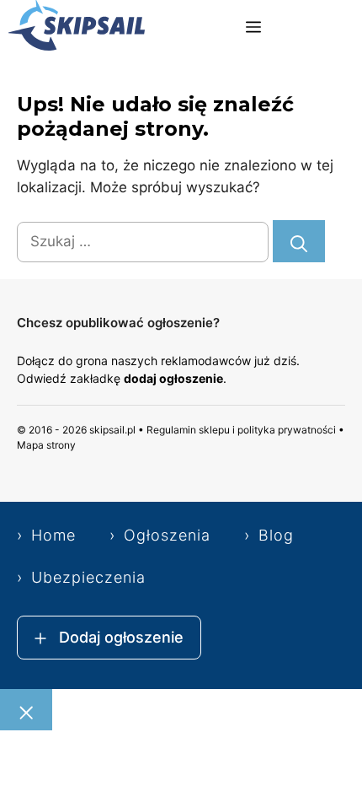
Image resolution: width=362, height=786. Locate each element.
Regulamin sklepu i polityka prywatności (241, 429)
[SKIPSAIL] (76, 28)
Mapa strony (46, 445)
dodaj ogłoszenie (173, 378)
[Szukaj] (299, 241)
